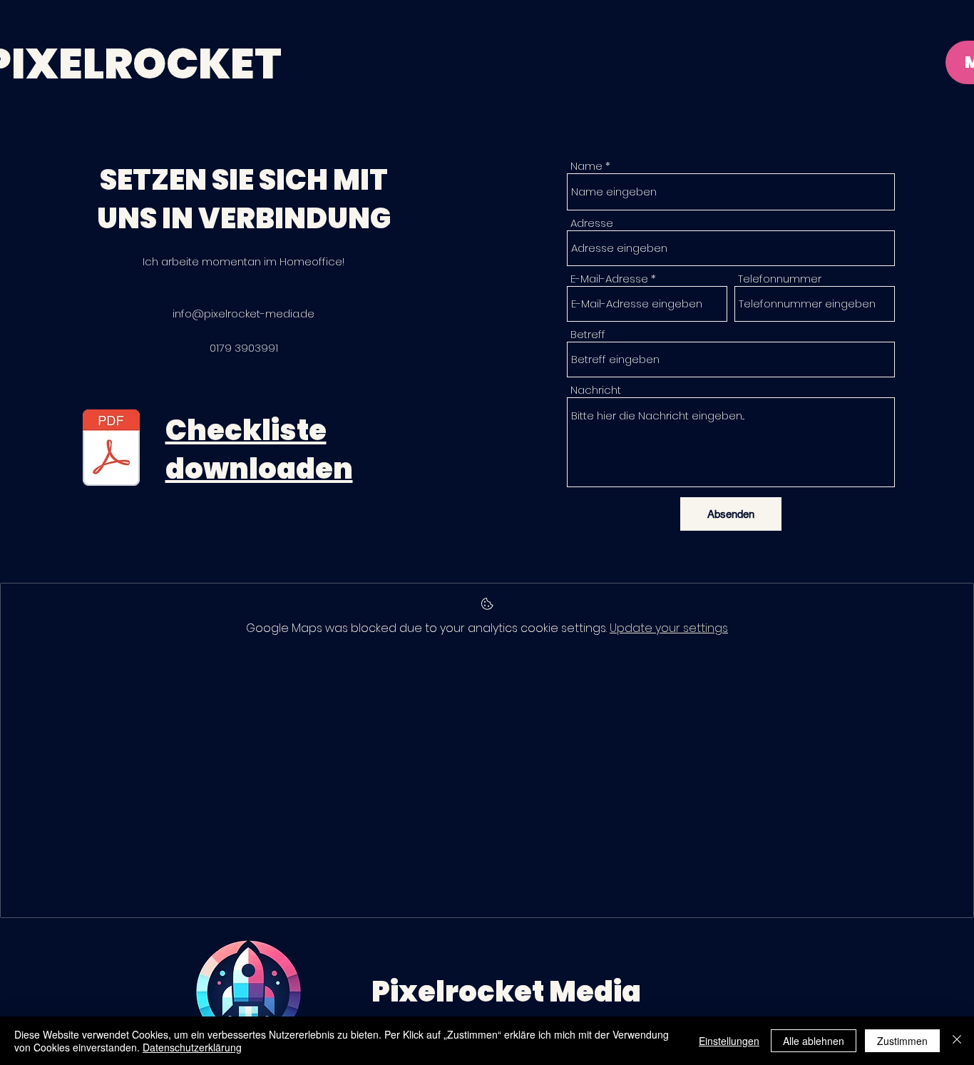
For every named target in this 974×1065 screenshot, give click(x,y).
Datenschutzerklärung (192, 1047)
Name (586, 165)
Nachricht (595, 389)
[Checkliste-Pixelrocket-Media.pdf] (111, 449)
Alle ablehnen (813, 1041)
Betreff (587, 334)
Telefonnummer (779, 278)
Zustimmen (902, 1041)
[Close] (956, 1041)
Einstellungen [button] (729, 1041)
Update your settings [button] (669, 628)
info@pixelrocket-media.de (243, 313)
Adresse (591, 223)
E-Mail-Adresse (609, 278)
